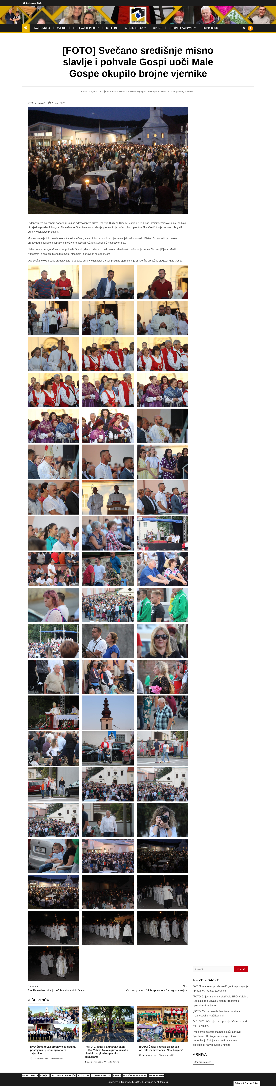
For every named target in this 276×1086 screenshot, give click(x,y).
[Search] (244, 28)
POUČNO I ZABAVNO (181, 28)
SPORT (157, 28)
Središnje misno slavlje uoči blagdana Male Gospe (56, 988)
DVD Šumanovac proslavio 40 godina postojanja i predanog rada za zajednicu (53, 1050)
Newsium (148, 1082)
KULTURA (112, 28)
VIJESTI (61, 28)
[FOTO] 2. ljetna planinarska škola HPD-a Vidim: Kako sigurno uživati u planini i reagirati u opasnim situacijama (220, 1001)
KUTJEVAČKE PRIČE (84, 28)
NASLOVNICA (42, 28)
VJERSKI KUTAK (133, 28)
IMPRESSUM (210, 28)
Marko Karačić (38, 103)
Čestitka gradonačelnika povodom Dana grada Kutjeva (157, 988)
